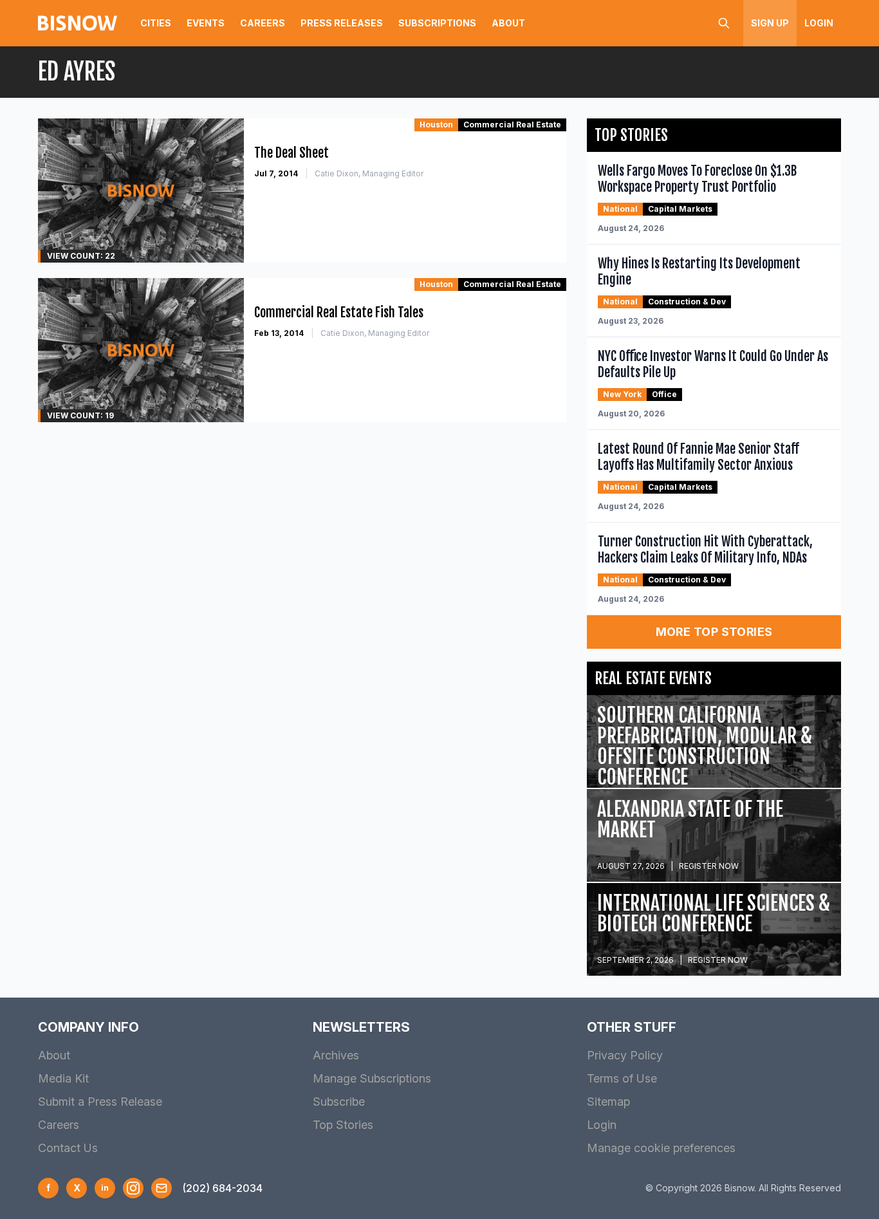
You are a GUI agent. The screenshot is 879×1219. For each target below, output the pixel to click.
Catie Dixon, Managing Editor (369, 173)
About (508, 22)
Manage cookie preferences (661, 1148)
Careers (262, 22)
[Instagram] (133, 1188)
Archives (336, 1055)
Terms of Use (622, 1078)
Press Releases (342, 22)
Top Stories (343, 1124)
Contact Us (68, 1148)
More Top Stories (714, 631)
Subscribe (339, 1101)
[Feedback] (161, 1188)
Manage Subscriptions (372, 1078)
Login (818, 22)
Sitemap (608, 1101)
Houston (436, 124)
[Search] (724, 23)
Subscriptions (437, 22)
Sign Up (770, 22)
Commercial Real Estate (512, 124)
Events (206, 22)
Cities (155, 22)
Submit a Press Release (100, 1101)
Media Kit (63, 1078)
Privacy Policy (625, 1055)
